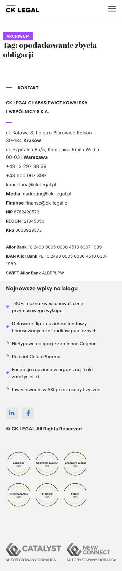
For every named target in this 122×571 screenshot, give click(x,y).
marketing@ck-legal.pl (46, 194)
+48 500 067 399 (26, 175)
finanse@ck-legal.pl (47, 203)
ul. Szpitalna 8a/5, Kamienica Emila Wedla (52, 149)
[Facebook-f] (28, 413)
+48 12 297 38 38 (26, 166)
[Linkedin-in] (12, 413)
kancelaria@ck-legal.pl (31, 184)
